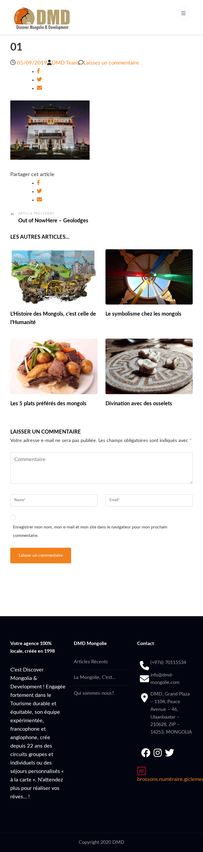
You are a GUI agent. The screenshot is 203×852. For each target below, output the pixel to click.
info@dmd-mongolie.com (164, 679)
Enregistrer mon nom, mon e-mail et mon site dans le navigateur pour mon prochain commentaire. (90, 531)
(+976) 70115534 (168, 662)
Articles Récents (91, 662)
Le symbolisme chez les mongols (143, 314)
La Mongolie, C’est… (95, 677)
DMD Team (65, 63)
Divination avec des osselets (138, 403)
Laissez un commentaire (111, 63)
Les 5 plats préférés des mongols (48, 403)
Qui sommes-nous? (94, 693)
